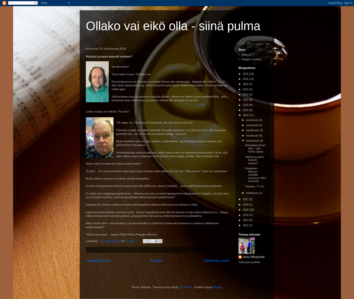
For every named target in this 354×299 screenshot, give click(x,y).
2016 (246, 204)
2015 (246, 209)
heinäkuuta (253, 130)
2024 (246, 84)
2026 (246, 73)
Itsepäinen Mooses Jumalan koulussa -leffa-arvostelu (255, 175)
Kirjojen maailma (251, 59)
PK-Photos (185, 287)
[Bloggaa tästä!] (149, 241)
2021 (246, 99)
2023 (246, 89)
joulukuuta (252, 120)
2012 (246, 225)
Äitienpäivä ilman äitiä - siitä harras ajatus (255, 148)
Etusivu (157, 261)
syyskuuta (252, 125)
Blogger (217, 287)
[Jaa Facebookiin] (156, 241)
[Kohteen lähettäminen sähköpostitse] (145, 241)
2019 (246, 110)
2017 (246, 199)
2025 (246, 79)
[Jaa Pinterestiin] (160, 241)
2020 (246, 105)
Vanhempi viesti (216, 261)
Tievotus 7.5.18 (254, 186)
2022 (246, 94)
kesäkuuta (252, 135)
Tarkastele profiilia (249, 262)
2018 (246, 115)
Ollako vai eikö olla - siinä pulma (173, 26)
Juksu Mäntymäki (254, 256)
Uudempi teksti (98, 261)
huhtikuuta (252, 192)
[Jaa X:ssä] (153, 241)
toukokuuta (253, 140)
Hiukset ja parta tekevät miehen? (254, 160)
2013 (246, 220)
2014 (246, 215)
